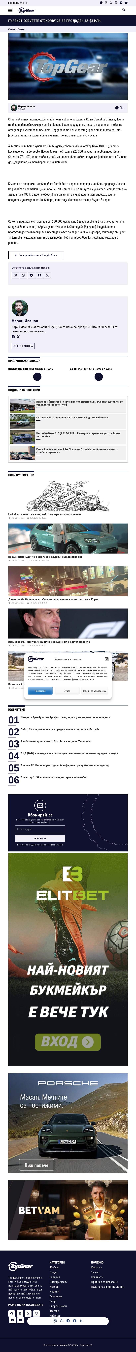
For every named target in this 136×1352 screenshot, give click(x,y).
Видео (53, 1272)
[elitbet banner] (68, 855)
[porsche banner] (68, 1075)
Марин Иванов (25, 320)
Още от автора (23, 346)
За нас (95, 1272)
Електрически (59, 1282)
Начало (11, 29)
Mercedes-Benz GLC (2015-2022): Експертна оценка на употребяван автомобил (78, 435)
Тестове (54, 1311)
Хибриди (55, 1315)
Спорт (53, 1301)
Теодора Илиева (38, 518)
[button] (106, 659)
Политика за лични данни (107, 1286)
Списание (56, 1296)
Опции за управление (94, 690)
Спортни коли (58, 1306)
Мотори (54, 1286)
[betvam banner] (68, 1182)
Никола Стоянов (38, 603)
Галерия (22, 29)
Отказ (67, 690)
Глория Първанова (39, 560)
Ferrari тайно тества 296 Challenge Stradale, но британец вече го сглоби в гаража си (77, 451)
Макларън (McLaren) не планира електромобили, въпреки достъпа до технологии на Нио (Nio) (79, 403)
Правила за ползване (104, 1282)
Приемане (40, 690)
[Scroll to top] (127, 1322)
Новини (54, 1291)
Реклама (96, 1267)
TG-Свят (55, 1267)
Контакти (97, 1277)
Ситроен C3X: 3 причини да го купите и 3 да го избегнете (72, 417)
